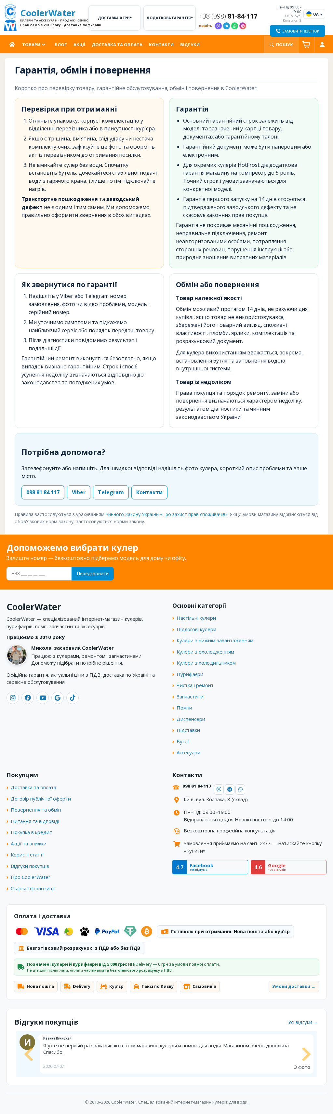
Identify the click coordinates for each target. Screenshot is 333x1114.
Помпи (184, 707)
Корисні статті (27, 854)
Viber (79, 492)
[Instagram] (13, 698)
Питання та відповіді (35, 821)
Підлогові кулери (196, 629)
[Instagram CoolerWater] (242, 25)
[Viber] (219, 789)
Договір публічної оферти (41, 798)
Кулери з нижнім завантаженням (215, 640)
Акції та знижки (29, 843)
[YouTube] (42, 698)
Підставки (188, 730)
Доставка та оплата (117, 44)
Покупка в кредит (31, 832)
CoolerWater (52, 17)
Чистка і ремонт (195, 685)
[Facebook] (27, 698)
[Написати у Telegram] (226, 25)
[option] (166, 1054)
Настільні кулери (196, 618)
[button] (27, 1054)
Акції (79, 44)
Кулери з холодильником (206, 662)
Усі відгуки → (303, 1022)
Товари (31, 44)
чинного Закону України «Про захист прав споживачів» (167, 514)
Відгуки (190, 44)
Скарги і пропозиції (33, 888)
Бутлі (183, 741)
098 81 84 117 (43, 492)
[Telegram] (229, 789)
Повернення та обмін (36, 809)
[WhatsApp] (240, 789)
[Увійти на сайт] (322, 44)
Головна (13, 44)
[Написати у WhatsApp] (234, 25)
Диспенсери (191, 719)
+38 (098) (228, 16)
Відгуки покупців (30, 866)
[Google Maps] (57, 698)
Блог (61, 44)
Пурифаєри (190, 674)
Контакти (161, 44)
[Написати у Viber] (218, 25)
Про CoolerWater (30, 877)
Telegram (111, 492)
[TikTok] (72, 698)
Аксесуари (188, 752)
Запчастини (190, 696)
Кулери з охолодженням (205, 651)
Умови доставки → (293, 986)
